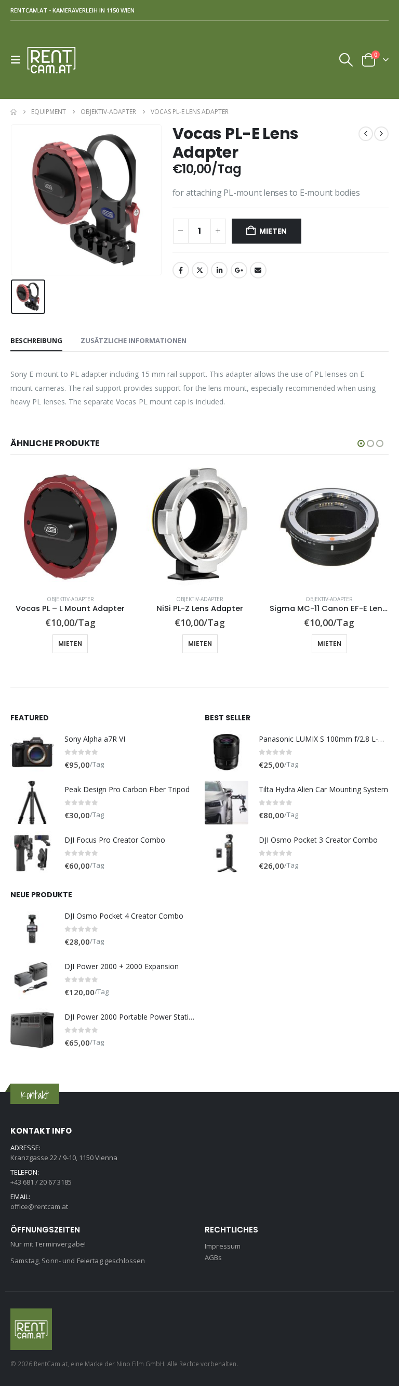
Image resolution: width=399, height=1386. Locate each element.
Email (258, 270)
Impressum (223, 1246)
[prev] (365, 133)
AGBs (213, 1257)
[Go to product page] (70, 527)
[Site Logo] (55, 59)
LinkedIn (219, 270)
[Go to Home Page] (13, 112)
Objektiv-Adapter (70, 599)
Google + (239, 270)
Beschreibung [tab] (36, 340)
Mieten (273, 231)
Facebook (180, 270)
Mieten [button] (70, 643)
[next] (381, 133)
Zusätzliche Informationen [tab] (134, 340)
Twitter (200, 270)
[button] (18, 60)
